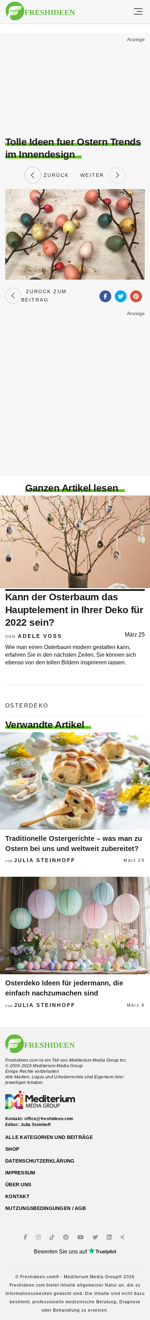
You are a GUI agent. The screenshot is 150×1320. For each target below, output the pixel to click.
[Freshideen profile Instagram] (39, 1237)
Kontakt (17, 1196)
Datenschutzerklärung (40, 1161)
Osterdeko (26, 706)
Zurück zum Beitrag (44, 296)
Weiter (94, 175)
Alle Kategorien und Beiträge (49, 1137)
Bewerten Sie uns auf (61, 1252)
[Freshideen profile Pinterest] (66, 1237)
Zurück (55, 175)
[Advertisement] (75, 85)
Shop (12, 1149)
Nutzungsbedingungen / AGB (45, 1208)
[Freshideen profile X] (96, 1237)
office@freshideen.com (49, 1118)
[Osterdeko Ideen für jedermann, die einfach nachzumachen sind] (75, 925)
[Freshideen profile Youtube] (81, 1237)
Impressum (20, 1172)
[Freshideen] (40, 11)
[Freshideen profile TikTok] (53, 1237)
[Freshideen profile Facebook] (26, 1237)
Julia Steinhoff (44, 860)
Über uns (18, 1184)
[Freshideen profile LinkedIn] (110, 1237)
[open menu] (138, 12)
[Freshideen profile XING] (123, 1237)
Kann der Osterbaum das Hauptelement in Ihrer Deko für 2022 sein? (74, 610)
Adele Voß (40, 636)
